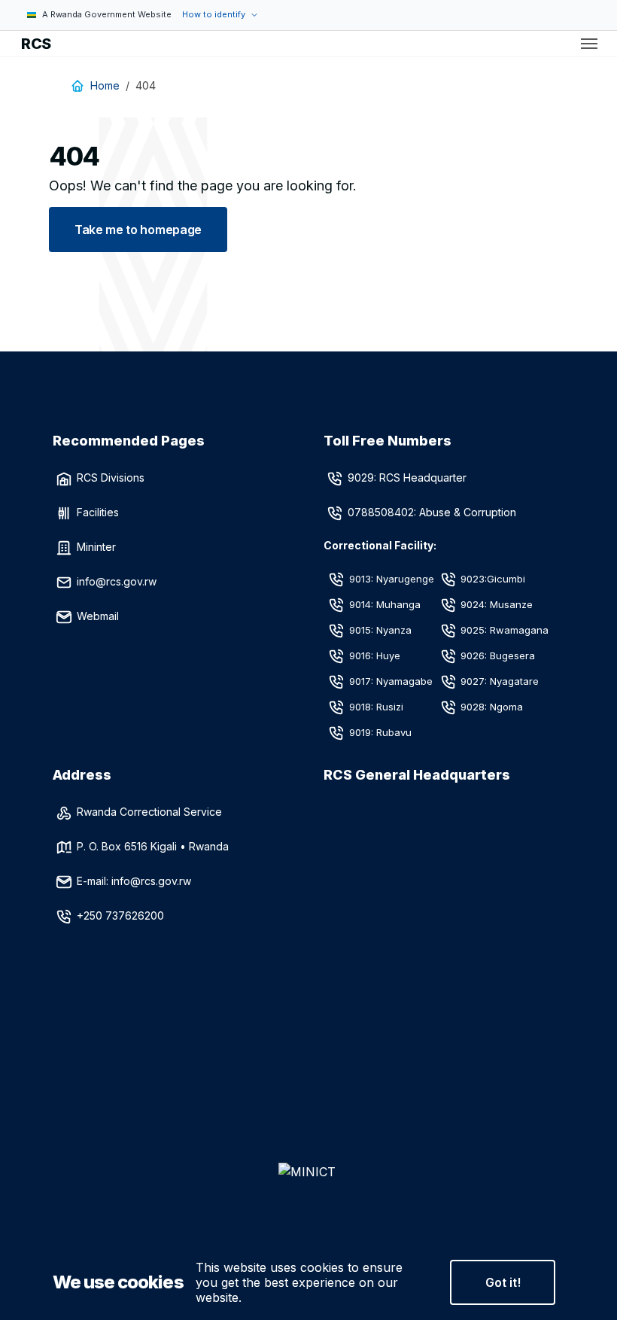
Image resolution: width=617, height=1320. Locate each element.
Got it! (503, 1282)
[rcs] (308, 1195)
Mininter (96, 546)
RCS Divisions (110, 477)
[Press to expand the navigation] (589, 43)
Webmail (98, 616)
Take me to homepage (138, 229)
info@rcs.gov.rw (117, 581)
